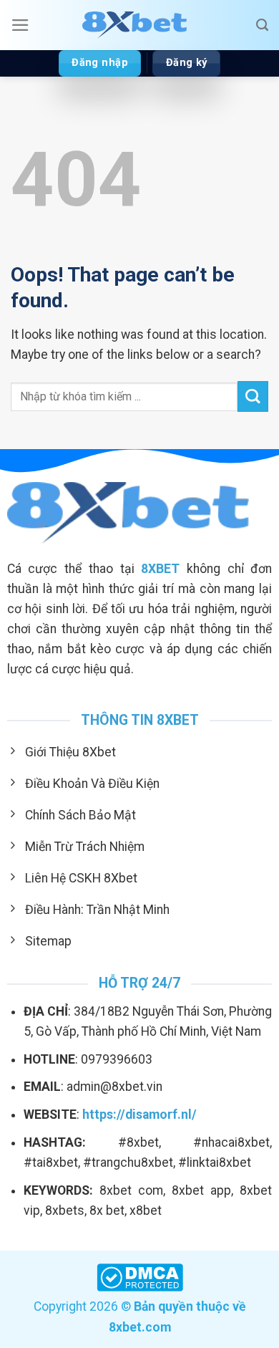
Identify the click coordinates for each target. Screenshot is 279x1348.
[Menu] (20, 25)
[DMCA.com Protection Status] (140, 1276)
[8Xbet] (139, 24)
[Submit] (253, 396)
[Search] (262, 25)
